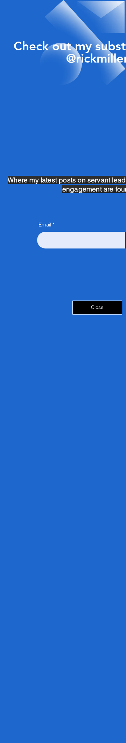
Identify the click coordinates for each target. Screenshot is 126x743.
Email (44, 224)
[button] (97, 308)
